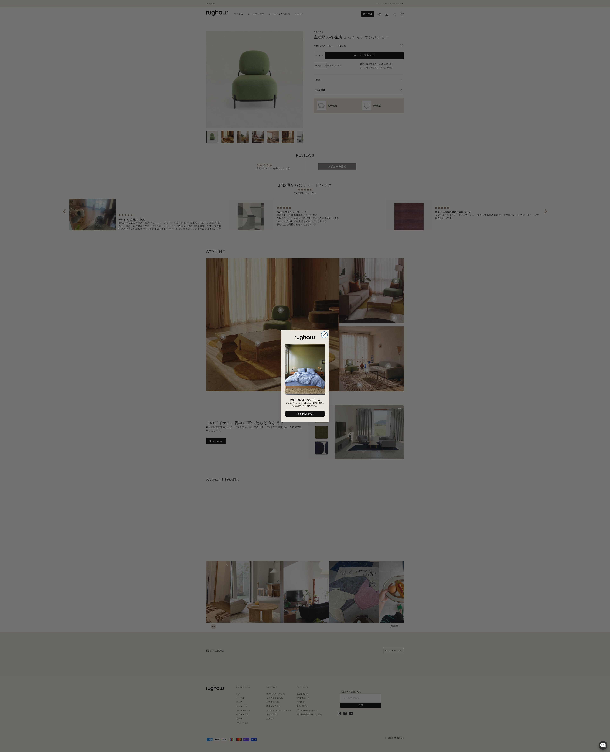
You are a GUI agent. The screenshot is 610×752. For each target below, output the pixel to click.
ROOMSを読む (305, 414)
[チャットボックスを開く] (603, 745)
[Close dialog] (324, 335)
